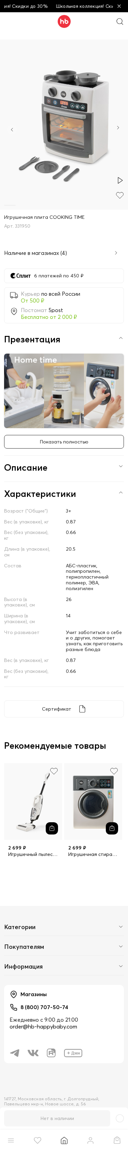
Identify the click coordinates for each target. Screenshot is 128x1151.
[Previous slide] (12, 130)
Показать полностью (64, 442)
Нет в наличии (57, 1118)
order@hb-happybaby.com (43, 1026)
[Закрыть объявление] (119, 6)
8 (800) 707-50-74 (44, 1007)
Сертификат (56, 709)
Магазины (33, 994)
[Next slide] (118, 128)
